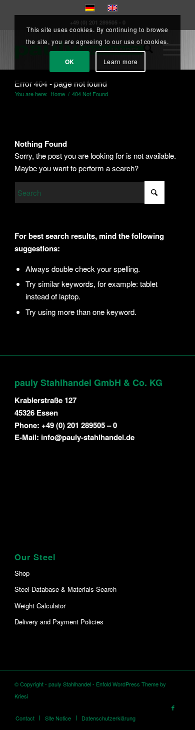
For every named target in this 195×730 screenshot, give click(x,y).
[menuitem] (25, 717)
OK (69, 61)
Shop (22, 573)
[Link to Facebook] (173, 707)
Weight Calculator (40, 605)
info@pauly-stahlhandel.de (87, 437)
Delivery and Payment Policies (59, 621)
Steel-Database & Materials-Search (65, 589)
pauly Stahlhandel (69, 684)
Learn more (121, 61)
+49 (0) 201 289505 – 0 (79, 425)
